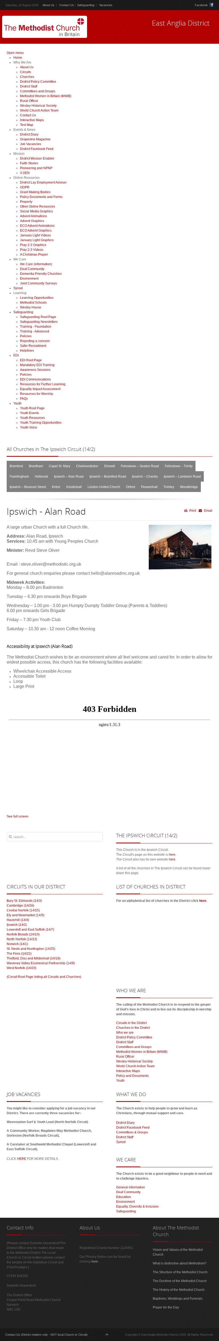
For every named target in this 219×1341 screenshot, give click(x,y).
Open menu (15, 53)
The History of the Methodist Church (179, 1290)
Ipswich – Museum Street (28, 487)
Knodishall (74, 487)
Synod (121, 1142)
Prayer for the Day (166, 1307)
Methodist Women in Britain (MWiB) (141, 1052)
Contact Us (66, 5)
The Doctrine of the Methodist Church (180, 1281)
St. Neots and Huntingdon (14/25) (31, 949)
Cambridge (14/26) (20, 905)
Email (207, 511)
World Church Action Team (135, 1066)
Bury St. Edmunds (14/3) (24, 901)
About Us (48, 5)
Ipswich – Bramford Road (107, 476)
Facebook (201, 5)
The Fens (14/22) (19, 953)
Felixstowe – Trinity (179, 466)
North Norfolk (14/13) (22, 939)
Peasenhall (149, 487)
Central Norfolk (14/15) (23, 910)
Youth (120, 1080)
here (172, 854)
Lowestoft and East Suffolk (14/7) (30, 929)
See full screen (17, 816)
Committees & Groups (132, 1132)
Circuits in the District (131, 1023)
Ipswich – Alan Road (69, 476)
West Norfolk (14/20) (21, 968)
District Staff (124, 1042)
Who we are (125, 1032)
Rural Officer (125, 1056)
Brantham (36, 466)
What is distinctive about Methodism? (179, 1263)
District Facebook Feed (133, 1127)
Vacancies (105, 5)
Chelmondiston (87, 466)
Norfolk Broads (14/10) (23, 934)
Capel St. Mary (59, 466)
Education (123, 1197)
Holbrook (41, 476)
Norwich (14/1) (17, 944)
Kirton (56, 487)
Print (192, 511)
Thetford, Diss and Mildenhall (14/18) (33, 958)
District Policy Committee (134, 1037)
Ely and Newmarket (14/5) (25, 915)
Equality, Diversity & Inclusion (137, 1206)
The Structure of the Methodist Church (180, 1272)
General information (130, 1187)
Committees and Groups (133, 1047)
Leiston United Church (104, 487)
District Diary (125, 1123)
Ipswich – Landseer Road (182, 476)
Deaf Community (128, 1192)
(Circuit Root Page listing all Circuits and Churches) (44, 977)
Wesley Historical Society (134, 1061)
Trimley (168, 487)
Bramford (16, 466)
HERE (21, 1159)
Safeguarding (85, 5)
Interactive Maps (128, 1071)
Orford (130, 487)
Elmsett (109, 466)
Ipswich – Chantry (145, 476)
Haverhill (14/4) (18, 920)
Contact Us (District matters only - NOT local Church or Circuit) (46, 1334)
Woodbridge (189, 487)
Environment (125, 1202)
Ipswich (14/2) (17, 925)
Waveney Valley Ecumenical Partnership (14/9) (41, 963)
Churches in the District (133, 1028)
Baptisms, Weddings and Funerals (177, 1298)
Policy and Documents (132, 1076)
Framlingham (19, 476)
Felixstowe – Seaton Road (140, 466)
